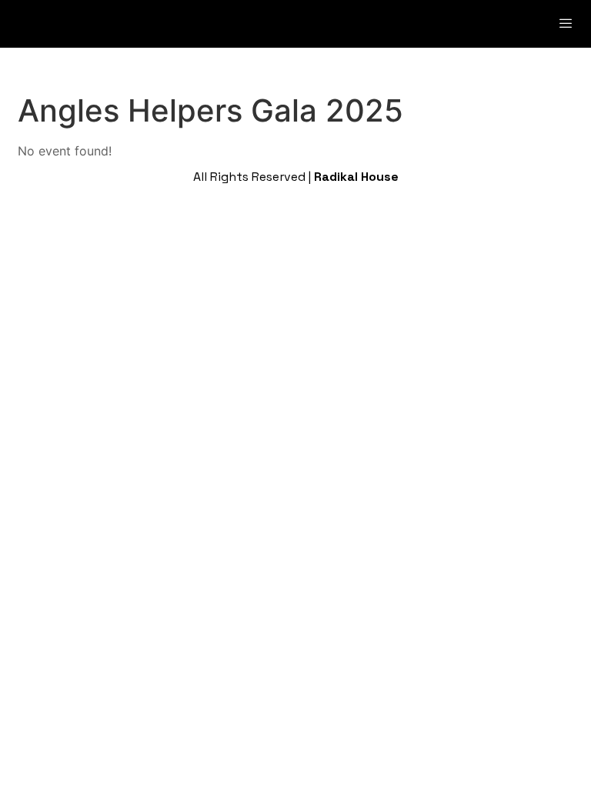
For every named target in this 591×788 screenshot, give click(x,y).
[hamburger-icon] (566, 24)
